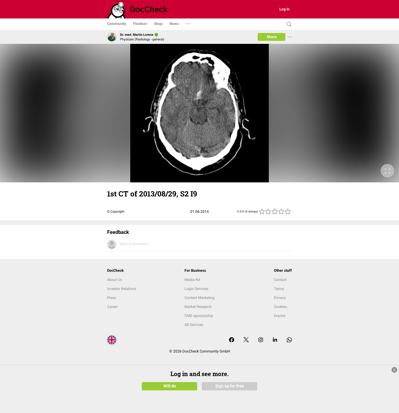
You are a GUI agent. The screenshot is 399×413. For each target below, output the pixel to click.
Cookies (280, 306)
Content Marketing (199, 297)
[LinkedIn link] (275, 340)
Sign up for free (229, 386)
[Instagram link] (260, 340)
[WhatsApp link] (289, 340)
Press (111, 297)
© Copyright (115, 211)
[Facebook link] (231, 340)
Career (112, 306)
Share (272, 37)
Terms (279, 288)
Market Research (198, 306)
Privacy (280, 297)
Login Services (196, 288)
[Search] (288, 24)
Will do (169, 386)
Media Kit (192, 279)
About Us (114, 279)
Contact (280, 279)
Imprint (279, 316)
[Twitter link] (246, 340)
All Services (193, 325)
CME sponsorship (198, 316)
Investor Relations (121, 288)
